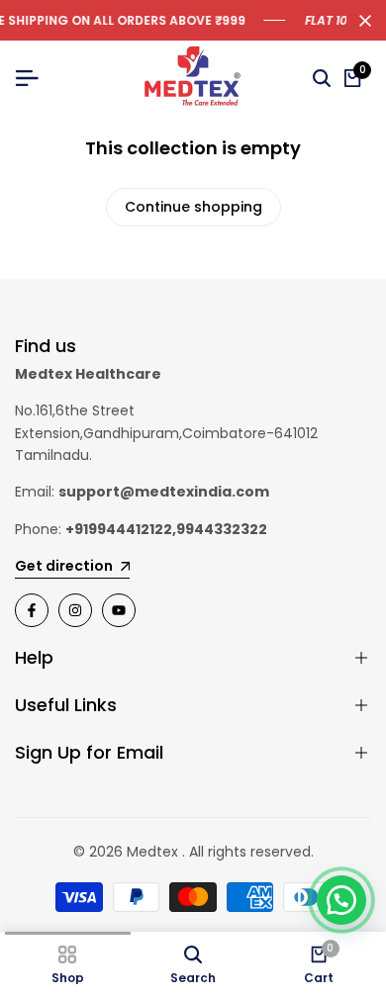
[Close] (361, 21)
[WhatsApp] (341, 900)
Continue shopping (193, 207)
